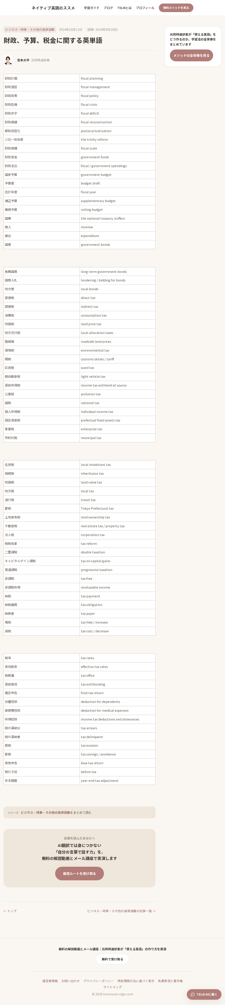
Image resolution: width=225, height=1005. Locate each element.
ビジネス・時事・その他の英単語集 (29, 29)
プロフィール (145, 7)
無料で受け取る (112, 959)
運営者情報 (50, 981)
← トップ (10, 911)
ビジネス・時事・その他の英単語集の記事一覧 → (121, 911)
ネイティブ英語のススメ (53, 8)
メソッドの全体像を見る (191, 55)
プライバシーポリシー (98, 981)
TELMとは (124, 7)
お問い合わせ (70, 981)
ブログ (108, 7)
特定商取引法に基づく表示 (136, 981)
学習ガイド (91, 7)
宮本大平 (23, 60)
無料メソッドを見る (176, 7)
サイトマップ (112, 987)
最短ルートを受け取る (79, 873)
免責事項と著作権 (170, 981)
